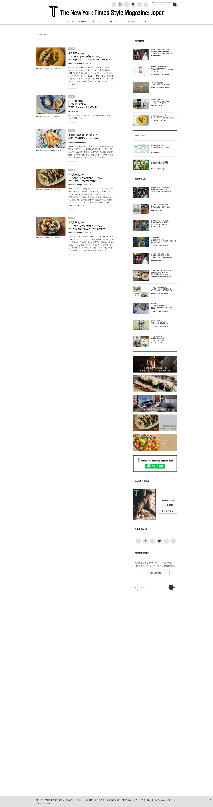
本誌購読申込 (168, 511)
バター (42, 34)
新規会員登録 (155, 573)
